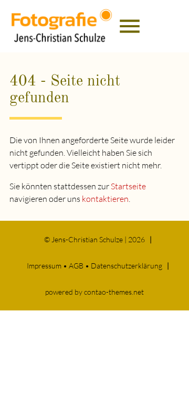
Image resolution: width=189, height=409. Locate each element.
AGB (76, 265)
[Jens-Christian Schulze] (61, 26)
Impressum (44, 265)
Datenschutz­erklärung (126, 265)
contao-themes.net (114, 291)
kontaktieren (105, 198)
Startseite (128, 186)
